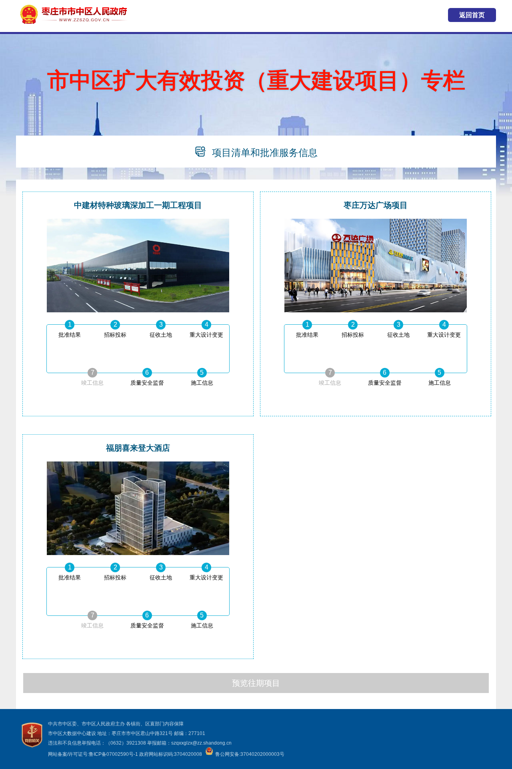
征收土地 (161, 335)
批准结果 (69, 335)
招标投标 (115, 335)
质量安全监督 (147, 383)
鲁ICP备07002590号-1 (113, 754)
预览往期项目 (256, 683)
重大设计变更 (206, 335)
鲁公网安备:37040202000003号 (249, 754)
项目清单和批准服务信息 (265, 152)
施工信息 (202, 383)
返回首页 (472, 15)
